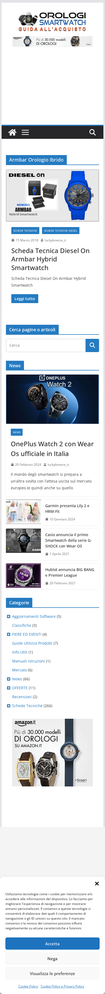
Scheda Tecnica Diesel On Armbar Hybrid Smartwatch (50, 259)
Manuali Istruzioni (28, 661)
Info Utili (19, 652)
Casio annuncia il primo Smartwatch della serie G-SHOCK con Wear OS (68, 540)
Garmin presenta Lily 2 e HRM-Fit (67, 508)
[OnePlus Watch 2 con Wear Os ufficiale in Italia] (52, 399)
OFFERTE (20, 687)
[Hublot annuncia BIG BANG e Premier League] (23, 576)
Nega (52, 958)
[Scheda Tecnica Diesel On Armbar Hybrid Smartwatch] (52, 195)
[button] (97, 883)
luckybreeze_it (55, 240)
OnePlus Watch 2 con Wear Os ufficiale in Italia (52, 448)
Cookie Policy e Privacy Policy (62, 986)
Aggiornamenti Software (34, 616)
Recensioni (22, 696)
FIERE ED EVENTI (26, 634)
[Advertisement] (52, 88)
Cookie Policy (28, 986)
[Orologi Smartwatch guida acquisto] (12, 132)
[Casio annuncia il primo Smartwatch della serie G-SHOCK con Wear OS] (23, 544)
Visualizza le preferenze (52, 973)
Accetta (52, 943)
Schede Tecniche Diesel (60, 230)
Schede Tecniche (25, 230)
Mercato (19, 669)
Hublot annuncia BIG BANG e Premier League (69, 572)
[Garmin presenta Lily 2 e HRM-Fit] (23, 513)
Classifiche (21, 625)
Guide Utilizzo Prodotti (32, 643)
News (16, 432)
